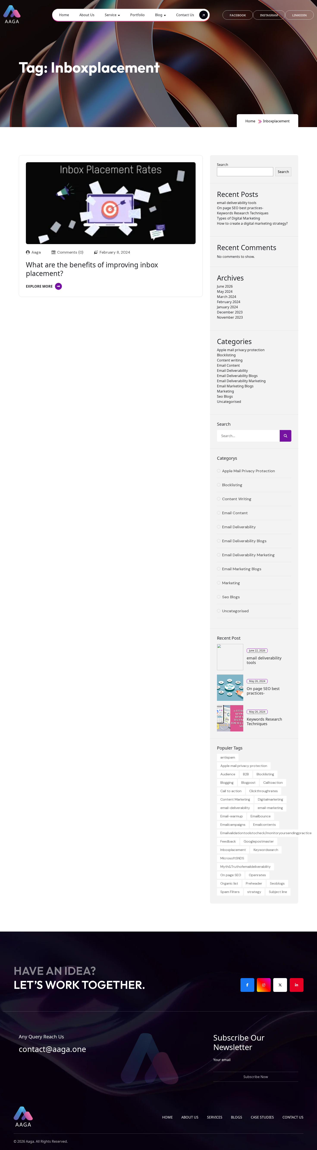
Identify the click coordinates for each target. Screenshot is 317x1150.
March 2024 (226, 296)
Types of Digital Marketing (238, 218)
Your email (222, 1059)
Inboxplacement (276, 121)
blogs (236, 1117)
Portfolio (137, 14)
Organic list (229, 883)
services (214, 1117)
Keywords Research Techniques (242, 213)
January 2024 (227, 307)
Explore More (39, 286)
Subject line (278, 892)
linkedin (299, 15)
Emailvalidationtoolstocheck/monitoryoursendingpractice (266, 833)
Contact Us (185, 14)
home (167, 1117)
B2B (246, 774)
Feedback (228, 841)
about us (189, 1117)
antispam (227, 757)
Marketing (225, 391)
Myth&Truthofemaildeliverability (245, 866)
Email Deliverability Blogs (237, 375)
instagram (269, 15)
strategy (254, 892)
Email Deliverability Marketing (241, 381)
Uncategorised (229, 401)
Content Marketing (235, 799)
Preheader (254, 883)
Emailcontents (264, 824)
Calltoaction (273, 782)
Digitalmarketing (270, 799)
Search (222, 164)
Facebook (238, 15)
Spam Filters (230, 892)
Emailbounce (261, 816)
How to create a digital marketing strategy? (252, 223)
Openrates (257, 875)
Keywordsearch (266, 850)
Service (110, 14)
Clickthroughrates (263, 791)
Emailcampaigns (232, 824)
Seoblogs (277, 883)
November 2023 (230, 317)
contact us (292, 1117)
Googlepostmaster (259, 841)
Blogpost (248, 782)
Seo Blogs (225, 396)
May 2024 (224, 291)
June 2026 (225, 286)
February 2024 (228, 301)
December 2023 (230, 312)
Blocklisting (226, 355)
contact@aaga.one (52, 1049)
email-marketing (270, 808)
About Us (86, 14)
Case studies (262, 1117)
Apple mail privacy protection (241, 349)
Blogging (227, 782)
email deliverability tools (236, 202)
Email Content (228, 365)
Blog (158, 14)
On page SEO (230, 875)
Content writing (230, 360)
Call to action (231, 791)
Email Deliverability (232, 370)
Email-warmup (231, 816)
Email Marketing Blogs (235, 386)
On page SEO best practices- (240, 208)
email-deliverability (235, 808)
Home (64, 14)
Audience (227, 774)
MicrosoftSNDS (232, 858)
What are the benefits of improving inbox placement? (92, 269)
